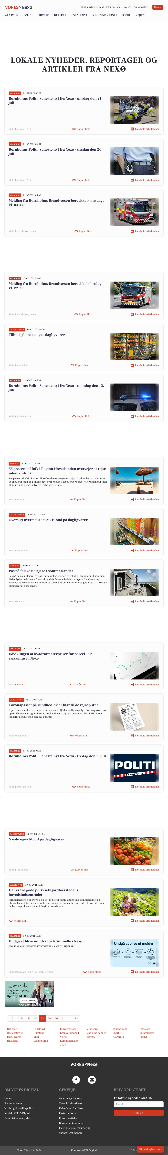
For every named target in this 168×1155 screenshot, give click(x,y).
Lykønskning (120, 1029)
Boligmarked (146, 1033)
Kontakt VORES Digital (17, 1113)
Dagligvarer (14, 1036)
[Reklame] (29, 994)
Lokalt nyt (79, 15)
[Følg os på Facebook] (76, 1080)
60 (56, 1018)
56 (28, 1018)
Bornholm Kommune (71, 1123)
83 (76, 1018)
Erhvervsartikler (68, 1118)
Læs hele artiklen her (147, 129)
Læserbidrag (40, 1040)
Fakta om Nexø (67, 1113)
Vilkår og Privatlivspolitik (19, 1108)
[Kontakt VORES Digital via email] (92, 1080)
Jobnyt (143, 1036)
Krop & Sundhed (69, 1033)
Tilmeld (157, 7)
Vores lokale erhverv (70, 1103)
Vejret (140, 15)
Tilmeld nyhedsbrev (150, 1149)
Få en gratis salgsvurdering (74, 1128)
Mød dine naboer (104, 15)
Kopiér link (83, 129)
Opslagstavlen (15, 1033)
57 (35, 1018)
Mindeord (92, 1029)
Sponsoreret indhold (71, 1133)
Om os (8, 1098)
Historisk (12, 1040)
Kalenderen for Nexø (71, 1108)
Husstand (38, 1033)
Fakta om (144, 1029)
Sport (126, 15)
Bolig (28, 15)
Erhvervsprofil (68, 1029)
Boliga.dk (20, 684)
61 (63, 1018)
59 (49, 1018)
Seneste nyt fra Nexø (70, 1098)
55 (22, 1018)
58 (42, 1018)
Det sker (60, 15)
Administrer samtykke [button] (17, 1118)
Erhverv (43, 15)
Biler (36, 1036)
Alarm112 (11, 15)
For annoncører (13, 1103)
